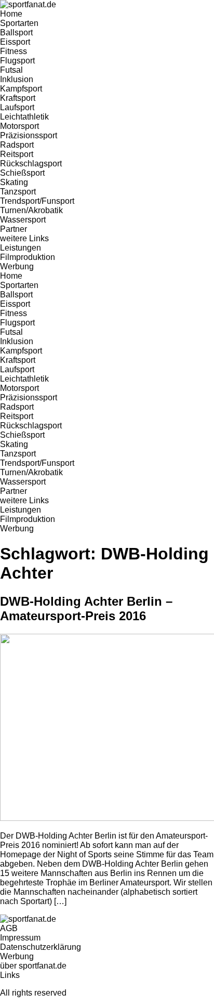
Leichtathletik (24, 116)
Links (10, 975)
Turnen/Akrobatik (31, 210)
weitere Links (24, 238)
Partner (13, 229)
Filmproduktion (27, 257)
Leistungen (20, 247)
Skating (14, 182)
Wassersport (23, 219)
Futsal (11, 70)
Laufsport (17, 107)
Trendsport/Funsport (37, 201)
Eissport (15, 41)
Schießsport (22, 172)
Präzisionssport (28, 135)
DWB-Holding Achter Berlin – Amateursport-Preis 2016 (86, 608)
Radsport (17, 144)
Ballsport (16, 32)
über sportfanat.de (33, 965)
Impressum (20, 937)
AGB (9, 928)
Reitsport (16, 154)
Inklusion (16, 79)
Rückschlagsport (31, 163)
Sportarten (19, 23)
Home (11, 13)
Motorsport (19, 126)
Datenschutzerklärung (40, 947)
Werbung (17, 266)
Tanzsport (18, 191)
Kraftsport (17, 98)
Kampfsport (21, 88)
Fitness (13, 51)
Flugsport (17, 60)
